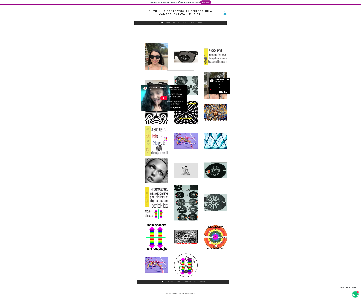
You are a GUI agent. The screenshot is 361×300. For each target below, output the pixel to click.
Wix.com (193, 293)
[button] (225, 13)
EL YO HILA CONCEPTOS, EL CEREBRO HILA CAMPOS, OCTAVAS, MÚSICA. (180, 12)
